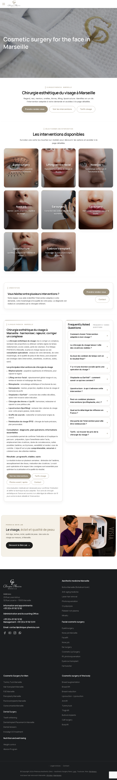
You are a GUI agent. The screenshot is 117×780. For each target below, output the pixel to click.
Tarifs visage (86, 109)
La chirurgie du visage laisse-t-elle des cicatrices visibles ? (85, 346)
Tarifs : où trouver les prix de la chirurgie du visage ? (84, 433)
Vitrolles (49, 775)
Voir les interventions (62, 109)
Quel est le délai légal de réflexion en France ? (86, 411)
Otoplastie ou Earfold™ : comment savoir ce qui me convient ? (85, 379)
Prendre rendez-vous (34, 109)
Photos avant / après (18, 482)
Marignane (57, 775)
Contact (102, 299)
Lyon (74, 771)
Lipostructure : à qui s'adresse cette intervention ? (86, 389)
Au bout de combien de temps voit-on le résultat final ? (87, 357)
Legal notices (55, 766)
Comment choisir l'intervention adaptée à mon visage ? (84, 335)
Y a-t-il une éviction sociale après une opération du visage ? (87, 368)
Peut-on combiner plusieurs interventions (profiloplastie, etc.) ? (86, 400)
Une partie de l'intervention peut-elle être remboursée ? (86, 422)
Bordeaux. (93, 771)
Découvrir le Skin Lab (19, 545)
